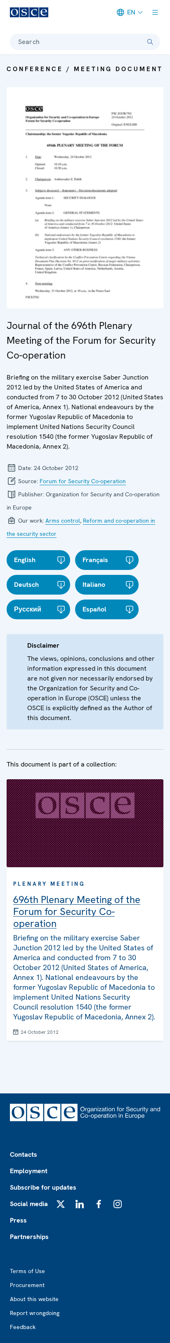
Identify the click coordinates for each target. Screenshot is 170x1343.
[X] (60, 1204)
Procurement (27, 1285)
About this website (34, 1299)
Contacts (23, 1154)
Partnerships (29, 1236)
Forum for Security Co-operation (83, 481)
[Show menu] (155, 12)
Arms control (62, 520)
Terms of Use (27, 1271)
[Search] (150, 42)
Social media (29, 1203)
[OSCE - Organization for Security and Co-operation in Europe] (29, 12)
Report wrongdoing (34, 1313)
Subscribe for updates (43, 1187)
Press (18, 1220)
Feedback (22, 1327)
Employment (28, 1171)
